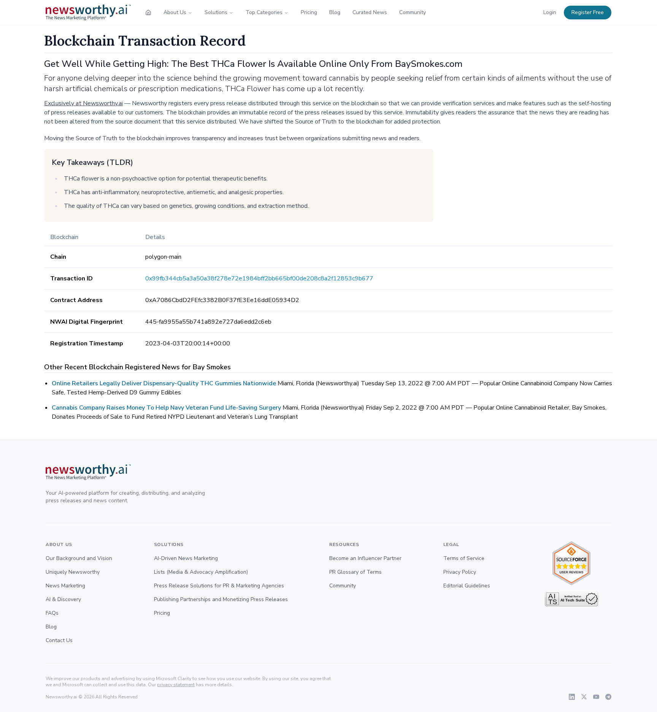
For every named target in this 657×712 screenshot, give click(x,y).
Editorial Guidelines (466, 585)
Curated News (369, 12)
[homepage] (148, 12)
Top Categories (264, 12)
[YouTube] (596, 697)
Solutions (216, 12)
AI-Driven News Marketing (186, 558)
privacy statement (176, 685)
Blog (334, 12)
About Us (174, 12)
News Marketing (65, 585)
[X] (584, 697)
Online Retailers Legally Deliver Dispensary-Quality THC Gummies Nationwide (164, 383)
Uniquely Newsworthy (73, 572)
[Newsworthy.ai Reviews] (571, 563)
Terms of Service (463, 558)
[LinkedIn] (572, 697)
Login (549, 12)
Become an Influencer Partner (365, 558)
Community (412, 12)
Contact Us (59, 640)
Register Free (587, 12)
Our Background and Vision (79, 558)
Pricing (309, 12)
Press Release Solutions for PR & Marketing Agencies (219, 585)
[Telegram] (608, 697)
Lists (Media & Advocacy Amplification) (201, 572)
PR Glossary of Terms (355, 572)
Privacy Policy (459, 572)
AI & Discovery (63, 599)
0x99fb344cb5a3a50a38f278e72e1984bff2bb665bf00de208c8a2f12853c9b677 (259, 278)
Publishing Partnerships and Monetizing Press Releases (221, 599)
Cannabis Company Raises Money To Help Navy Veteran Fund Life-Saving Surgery (166, 407)
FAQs (52, 613)
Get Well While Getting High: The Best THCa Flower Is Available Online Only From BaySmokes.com (253, 64)
